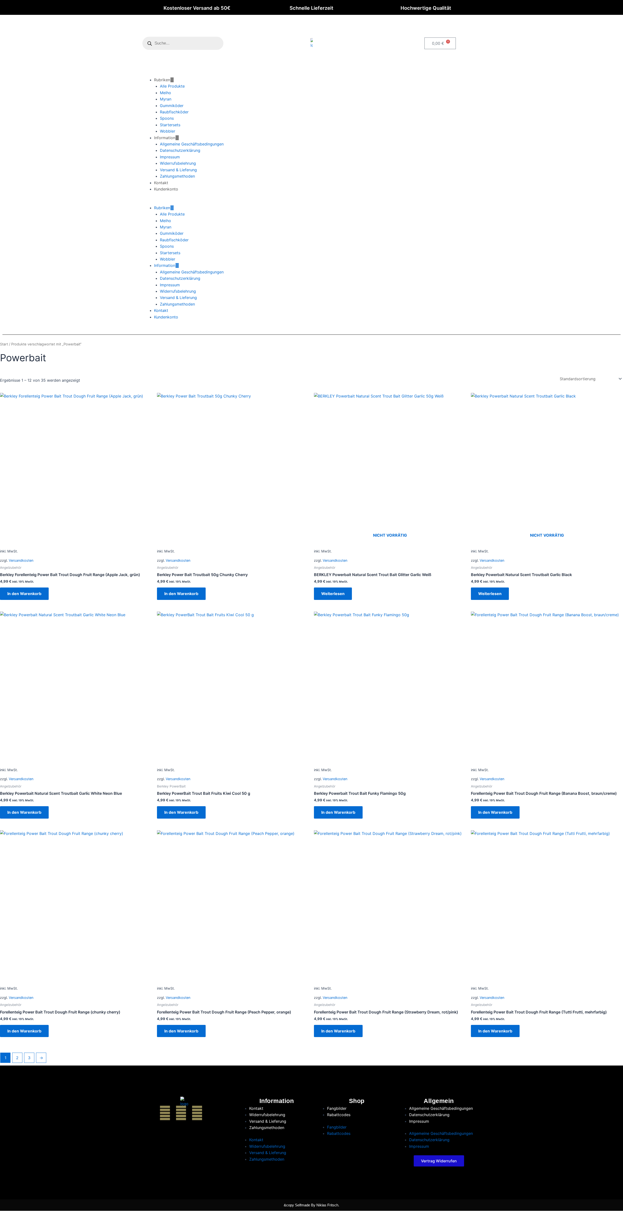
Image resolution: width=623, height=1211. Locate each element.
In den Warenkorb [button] (24, 593)
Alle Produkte (172, 86)
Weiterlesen (333, 593)
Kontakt (161, 182)
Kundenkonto (166, 189)
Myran (165, 99)
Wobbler (167, 131)
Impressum (170, 156)
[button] (311, 201)
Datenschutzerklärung (180, 150)
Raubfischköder (174, 111)
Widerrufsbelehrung (178, 163)
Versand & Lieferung (178, 169)
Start (4, 344)
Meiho (165, 92)
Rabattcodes (338, 1114)
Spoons (167, 118)
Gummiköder (171, 105)
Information (164, 137)
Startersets (170, 124)
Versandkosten (21, 560)
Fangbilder (337, 1108)
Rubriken (162, 79)
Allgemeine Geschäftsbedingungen (192, 144)
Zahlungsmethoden (177, 176)
